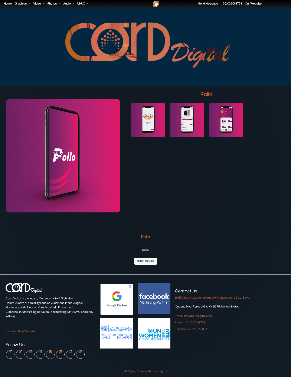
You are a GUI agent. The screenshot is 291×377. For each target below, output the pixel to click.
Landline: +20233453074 (191, 329)
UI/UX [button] (81, 4)
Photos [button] (53, 4)
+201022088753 (231, 4)
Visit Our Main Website (21, 331)
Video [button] (37, 4)
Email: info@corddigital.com (193, 316)
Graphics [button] (21, 4)
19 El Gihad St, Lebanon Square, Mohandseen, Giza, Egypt (213, 298)
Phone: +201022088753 (190, 322)
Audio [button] (67, 4)
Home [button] (8, 4)
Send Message (208, 4)
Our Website (253, 4)
